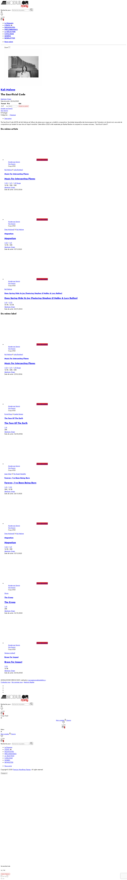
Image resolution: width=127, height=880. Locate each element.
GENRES (7, 36)
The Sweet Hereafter (19, 474)
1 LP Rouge (17, 183)
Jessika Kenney (18, 414)
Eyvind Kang (8, 414)
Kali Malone (8, 89)
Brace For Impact (11, 657)
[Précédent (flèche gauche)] (1, 878)
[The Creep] (22, 583)
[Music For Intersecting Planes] (22, 160)
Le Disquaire (8, 23)
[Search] (31, 9)
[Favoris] (63, 15)
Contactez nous (5, 682)
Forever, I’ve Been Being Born (17, 478)
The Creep (8, 597)
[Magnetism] (22, 219)
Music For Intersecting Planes (16, 174)
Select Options (5, 874)
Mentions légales (29, 682)
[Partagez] (3, 876)
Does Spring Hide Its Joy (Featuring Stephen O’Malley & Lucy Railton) (33, 293)
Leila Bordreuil (18, 170)
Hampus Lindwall (9, 653)
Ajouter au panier (23, 106)
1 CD (6, 183)
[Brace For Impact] (22, 643)
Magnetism (8, 233)
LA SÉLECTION (9, 32)
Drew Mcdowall (9, 229)
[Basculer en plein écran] (5, 876)
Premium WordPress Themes (22, 770)
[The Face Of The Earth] (22, 404)
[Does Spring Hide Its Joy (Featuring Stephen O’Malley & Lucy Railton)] (22, 279)
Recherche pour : (6, 10)
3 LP (5, 303)
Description (8, 118)
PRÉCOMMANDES (11, 29)
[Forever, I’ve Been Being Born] (22, 464)
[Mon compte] (1, 13)
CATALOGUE (9, 34)
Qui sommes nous (17, 682)
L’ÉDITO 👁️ (8, 25)
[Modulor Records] (15, 7)
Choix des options (42, 160)
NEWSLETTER (9, 38)
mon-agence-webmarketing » (37, 680)
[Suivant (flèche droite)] (3, 878)
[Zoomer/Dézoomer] (7, 876)
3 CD (10, 303)
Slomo (6, 593)
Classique (13, 115)
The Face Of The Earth (13, 418)
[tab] (65, 118)
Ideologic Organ (6, 99)
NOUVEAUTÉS (9, 27)
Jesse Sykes (7, 474)
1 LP (10, 183)
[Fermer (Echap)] (1, 876)
